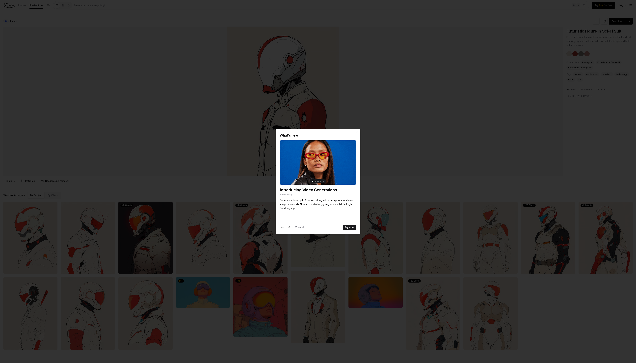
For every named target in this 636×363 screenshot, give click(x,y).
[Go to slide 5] (323, 181)
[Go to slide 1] (312, 181)
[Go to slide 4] (320, 181)
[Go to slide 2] (315, 181)
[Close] (357, 132)
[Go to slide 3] (318, 181)
